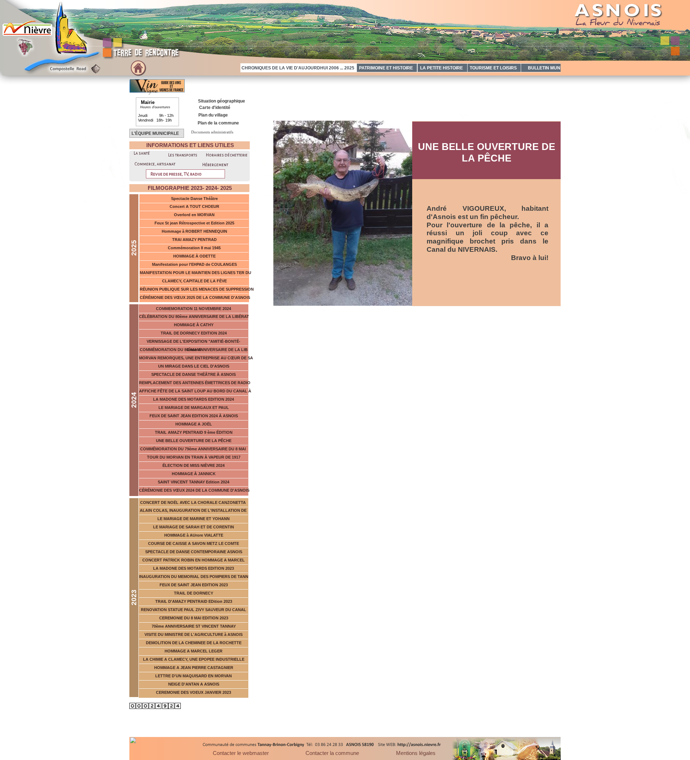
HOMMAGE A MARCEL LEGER (193, 651)
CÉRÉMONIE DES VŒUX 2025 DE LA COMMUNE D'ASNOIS (195, 297)
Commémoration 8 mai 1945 (194, 248)
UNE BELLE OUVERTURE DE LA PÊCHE (193, 440)
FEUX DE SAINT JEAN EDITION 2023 (194, 585)
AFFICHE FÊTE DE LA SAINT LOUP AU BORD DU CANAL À (195, 391)
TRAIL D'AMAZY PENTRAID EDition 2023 (193, 601)
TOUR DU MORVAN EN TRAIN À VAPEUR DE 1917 (193, 457)
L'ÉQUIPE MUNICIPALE (154, 133)
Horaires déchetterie (227, 155)
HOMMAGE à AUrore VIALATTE (193, 535)
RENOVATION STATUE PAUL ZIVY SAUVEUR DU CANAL (193, 609)
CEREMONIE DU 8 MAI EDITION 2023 (193, 618)
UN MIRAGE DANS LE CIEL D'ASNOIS (193, 366)
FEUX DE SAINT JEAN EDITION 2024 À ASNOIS (194, 416)
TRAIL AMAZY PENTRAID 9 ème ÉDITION (194, 432)
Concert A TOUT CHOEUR (194, 206)
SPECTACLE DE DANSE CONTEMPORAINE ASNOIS (193, 552)
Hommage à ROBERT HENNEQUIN (194, 231)
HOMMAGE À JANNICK (194, 474)
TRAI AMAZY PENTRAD (194, 239)
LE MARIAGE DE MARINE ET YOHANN (193, 518)
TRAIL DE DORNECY (193, 593)
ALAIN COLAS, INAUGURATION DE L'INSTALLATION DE (194, 510)
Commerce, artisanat (154, 164)
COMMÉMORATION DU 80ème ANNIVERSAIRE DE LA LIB (194, 349)
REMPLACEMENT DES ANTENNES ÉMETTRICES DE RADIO (195, 383)
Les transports (182, 155)
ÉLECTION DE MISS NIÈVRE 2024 (193, 465)
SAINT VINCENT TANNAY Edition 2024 (193, 482)
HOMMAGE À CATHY (193, 325)
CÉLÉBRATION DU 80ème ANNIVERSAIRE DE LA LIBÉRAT (194, 316)
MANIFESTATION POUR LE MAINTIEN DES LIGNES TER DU (195, 272)
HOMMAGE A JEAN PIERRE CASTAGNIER (193, 667)
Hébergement (215, 165)
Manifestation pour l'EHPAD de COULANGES (194, 264)
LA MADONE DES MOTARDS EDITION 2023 (193, 568)
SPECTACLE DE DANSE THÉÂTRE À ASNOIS (193, 374)
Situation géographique (221, 101)
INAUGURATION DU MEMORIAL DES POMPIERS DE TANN (193, 576)
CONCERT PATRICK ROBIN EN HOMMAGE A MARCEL (193, 560)
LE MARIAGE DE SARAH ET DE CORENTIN (193, 527)
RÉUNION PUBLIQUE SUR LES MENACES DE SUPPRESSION (197, 289)
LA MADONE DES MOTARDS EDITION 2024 (193, 399)
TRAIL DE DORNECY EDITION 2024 (194, 333)
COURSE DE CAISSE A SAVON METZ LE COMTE (193, 543)
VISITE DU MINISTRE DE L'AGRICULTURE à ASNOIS (193, 634)
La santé (142, 153)
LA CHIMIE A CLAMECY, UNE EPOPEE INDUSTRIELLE (193, 659)
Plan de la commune (218, 123)
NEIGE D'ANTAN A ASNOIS (193, 684)
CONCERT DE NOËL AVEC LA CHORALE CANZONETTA (193, 502)
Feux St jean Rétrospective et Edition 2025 (194, 223)
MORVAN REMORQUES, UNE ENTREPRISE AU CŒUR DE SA (196, 358)
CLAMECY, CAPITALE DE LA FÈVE (194, 281)
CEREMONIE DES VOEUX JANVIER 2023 (193, 692)
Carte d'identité (214, 107)
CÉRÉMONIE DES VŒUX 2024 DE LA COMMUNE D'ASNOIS (194, 490)
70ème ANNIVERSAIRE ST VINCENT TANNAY (194, 626)
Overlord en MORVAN (194, 215)
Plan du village (213, 115)
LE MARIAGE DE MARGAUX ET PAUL (193, 407)
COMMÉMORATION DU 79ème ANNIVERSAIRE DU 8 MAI (193, 449)
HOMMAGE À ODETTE (194, 256)
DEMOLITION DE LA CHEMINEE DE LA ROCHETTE (194, 643)
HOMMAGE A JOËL (193, 424)
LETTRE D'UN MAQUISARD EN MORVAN (193, 676)
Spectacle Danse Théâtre (194, 198)
